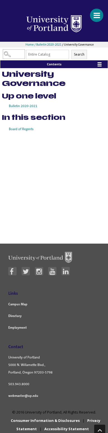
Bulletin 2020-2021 (48, 44)
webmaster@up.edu (23, 396)
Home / (30, 44)
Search (79, 54)
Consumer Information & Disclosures (45, 420)
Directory (15, 316)
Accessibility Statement (66, 428)
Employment (17, 327)
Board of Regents (21, 129)
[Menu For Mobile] (94, 12)
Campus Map (17, 304)
